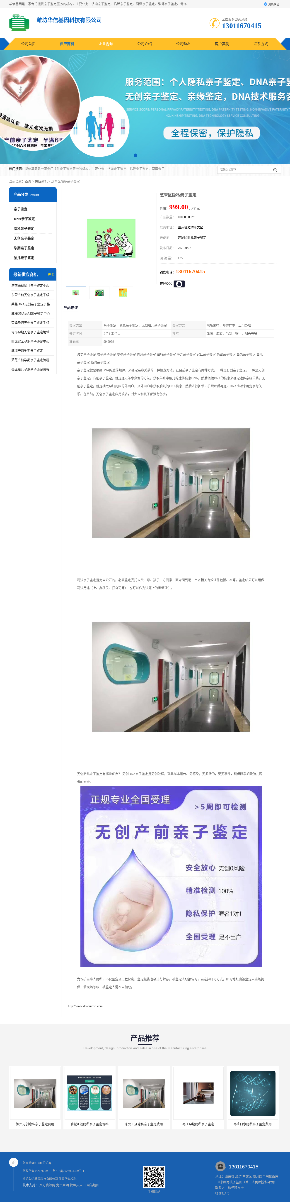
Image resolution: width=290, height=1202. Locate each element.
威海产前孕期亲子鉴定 (27, 350)
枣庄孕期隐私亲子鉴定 (144, 1124)
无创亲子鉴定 (24, 238)
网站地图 (93, 1185)
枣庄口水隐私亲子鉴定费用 (198, 1124)
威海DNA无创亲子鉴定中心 (30, 313)
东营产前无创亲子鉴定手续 (30, 295)
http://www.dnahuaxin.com (85, 1006)
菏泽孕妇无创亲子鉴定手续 (30, 323)
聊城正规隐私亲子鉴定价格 (35, 1124)
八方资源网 (47, 1185)
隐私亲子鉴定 (24, 228)
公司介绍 (144, 44)
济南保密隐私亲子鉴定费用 (253, 1124)
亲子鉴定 (20, 209)
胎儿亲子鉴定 (24, 258)
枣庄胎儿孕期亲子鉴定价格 (30, 369)
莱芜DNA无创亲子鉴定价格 (30, 304)
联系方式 (261, 44)
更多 (51, 274)
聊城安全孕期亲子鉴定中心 (30, 341)
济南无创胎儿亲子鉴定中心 (30, 285)
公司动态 (183, 44)
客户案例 (222, 44)
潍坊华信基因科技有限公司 (40, 1178)
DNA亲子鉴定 (24, 219)
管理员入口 (78, 1185)
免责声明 (62, 1185)
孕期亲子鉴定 (24, 248)
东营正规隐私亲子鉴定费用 (89, 1124)
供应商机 (67, 44)
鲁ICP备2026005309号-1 (68, 1171)
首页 (28, 181)
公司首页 (28, 44)
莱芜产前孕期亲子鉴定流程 (30, 360)
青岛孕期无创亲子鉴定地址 (30, 332)
